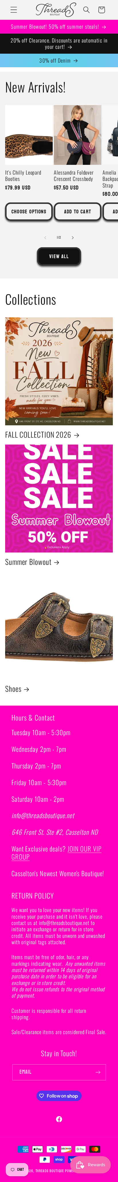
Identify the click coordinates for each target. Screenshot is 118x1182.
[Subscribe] (98, 1072)
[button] (13, 10)
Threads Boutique (50, 1171)
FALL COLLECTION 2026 (38, 434)
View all (59, 256)
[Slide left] (45, 237)
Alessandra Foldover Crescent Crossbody (74, 175)
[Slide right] (72, 237)
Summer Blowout (28, 561)
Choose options (28, 212)
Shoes (13, 688)
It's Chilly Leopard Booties (23, 175)
